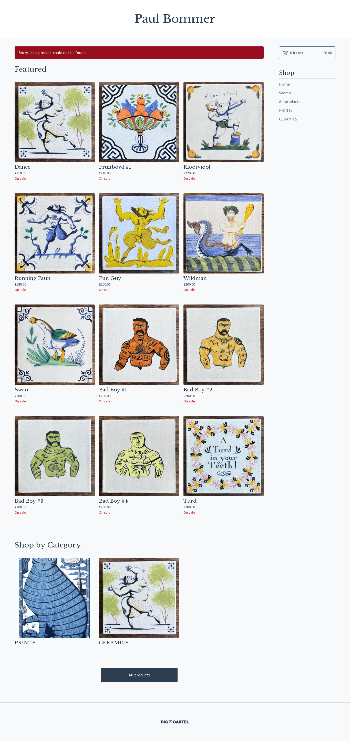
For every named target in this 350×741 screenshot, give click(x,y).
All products (139, 674)
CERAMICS (288, 118)
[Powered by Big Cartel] (175, 722)
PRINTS (286, 110)
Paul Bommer (175, 19)
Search (285, 92)
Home (284, 84)
